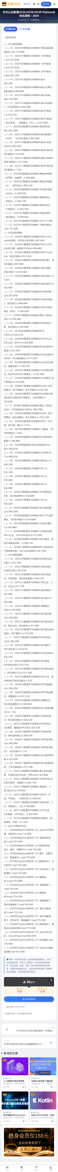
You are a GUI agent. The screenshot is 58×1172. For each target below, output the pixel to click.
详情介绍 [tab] (11, 29)
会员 (21, 989)
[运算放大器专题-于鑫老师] (43, 1066)
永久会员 (44, 989)
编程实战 (36, 20)
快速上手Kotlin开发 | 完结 (42, 1115)
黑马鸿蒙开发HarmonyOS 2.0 (14, 1116)
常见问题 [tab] (26, 29)
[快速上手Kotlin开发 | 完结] (43, 1100)
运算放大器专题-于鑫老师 (42, 1081)
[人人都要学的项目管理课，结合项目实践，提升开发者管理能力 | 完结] (15, 1066)
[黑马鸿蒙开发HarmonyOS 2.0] (15, 1100)
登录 (47, 4)
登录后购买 (30, 999)
